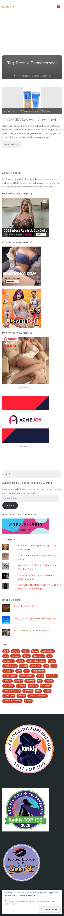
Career (26, 656)
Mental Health (10, 676)
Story (38, 691)
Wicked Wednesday (37, 696)
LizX (54, 666)
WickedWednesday (12, 701)
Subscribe (10, 505)
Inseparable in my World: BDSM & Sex (32, 630)
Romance (30, 681)
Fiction (52, 661)
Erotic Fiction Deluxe (36, 661)
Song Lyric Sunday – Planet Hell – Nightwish (35, 618)
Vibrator (21, 696)
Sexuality (33, 686)
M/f (26, 671)
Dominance (9, 661)
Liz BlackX (8, 6)
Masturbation (38, 671)
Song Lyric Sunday (12, 691)
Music (40, 676)
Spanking (28, 691)
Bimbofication (47, 651)
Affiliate (15, 651)
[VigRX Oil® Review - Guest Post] (32, 100)
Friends (23, 666)
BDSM (25, 651)
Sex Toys (21, 686)
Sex (39, 681)
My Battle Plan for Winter (26, 606)
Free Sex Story (10, 666)
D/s (49, 656)
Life (46, 666)
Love (19, 671)
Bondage (15, 656)
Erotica (20, 661)
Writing (28, 701)
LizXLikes (8, 671)
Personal (7, 681)
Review (46, 111)
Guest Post (35, 666)
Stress (47, 691)
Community (39, 656)
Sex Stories (8, 686)
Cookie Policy (10, 904)
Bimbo (35, 651)
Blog (6, 656)
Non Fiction (52, 676)
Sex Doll (49, 681)
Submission (9, 696)
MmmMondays (26, 676)
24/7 (6, 651)
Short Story (45, 686)
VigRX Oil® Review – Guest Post (29, 120)
